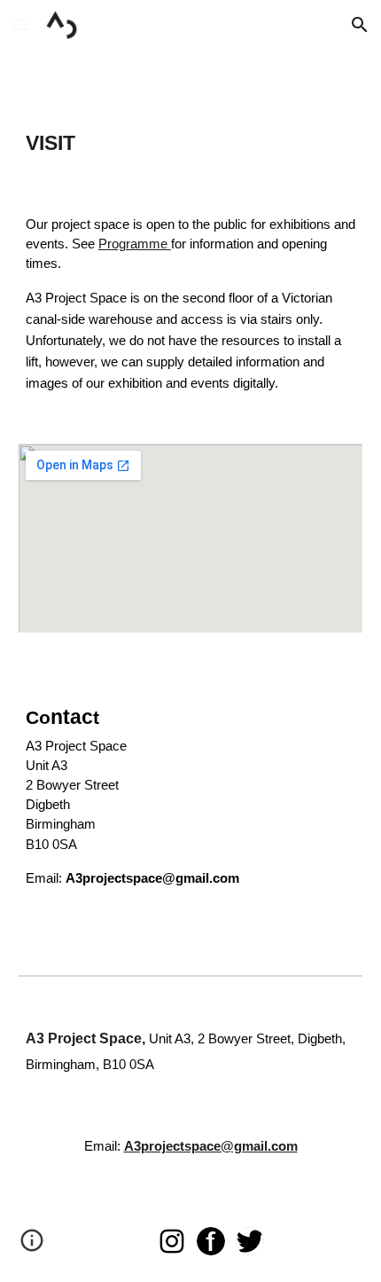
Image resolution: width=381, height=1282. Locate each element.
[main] (191, 143)
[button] (21, 24)
